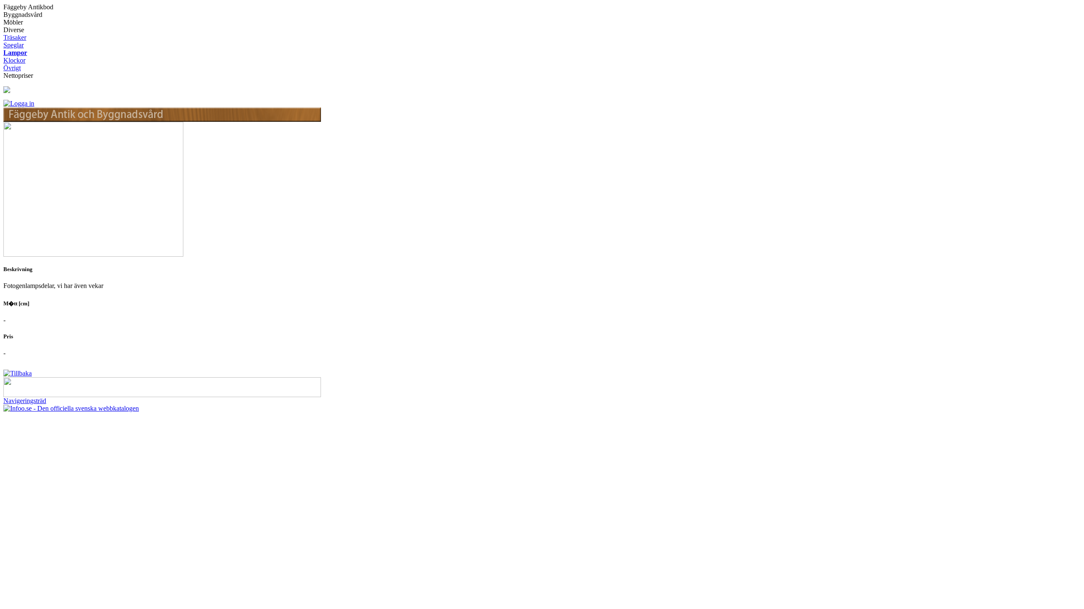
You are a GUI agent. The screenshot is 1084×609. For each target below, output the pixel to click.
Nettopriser (18, 75)
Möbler (13, 22)
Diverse (13, 29)
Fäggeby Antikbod (28, 7)
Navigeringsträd (24, 400)
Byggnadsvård (22, 14)
